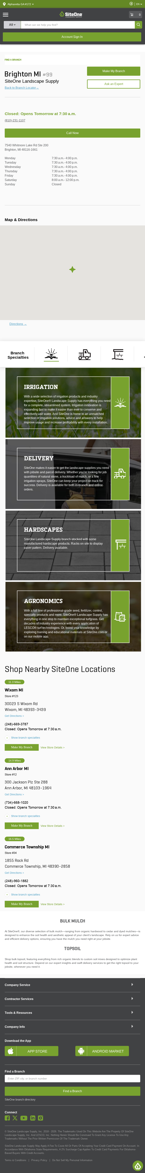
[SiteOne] (71, 17)
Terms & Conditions (15, 1160)
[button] (19, 4)
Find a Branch (15, 1071)
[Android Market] (107, 1052)
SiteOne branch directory (20, 1099)
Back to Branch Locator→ (22, 87)
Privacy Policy (39, 1160)
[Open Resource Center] (138, 1166)
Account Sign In (72, 36)
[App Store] (37, 1052)
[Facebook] (8, 1119)
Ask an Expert (113, 84)
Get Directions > (14, 715)
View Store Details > (53, 747)
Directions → (18, 324)
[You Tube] (24, 1119)
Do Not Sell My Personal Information (72, 1160)
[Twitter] (15, 1119)
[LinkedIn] (33, 1119)
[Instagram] (41, 1119)
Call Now (72, 133)
